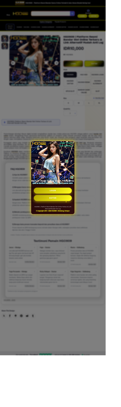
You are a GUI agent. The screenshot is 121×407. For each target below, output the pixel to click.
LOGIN (53, 190)
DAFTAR (53, 198)
